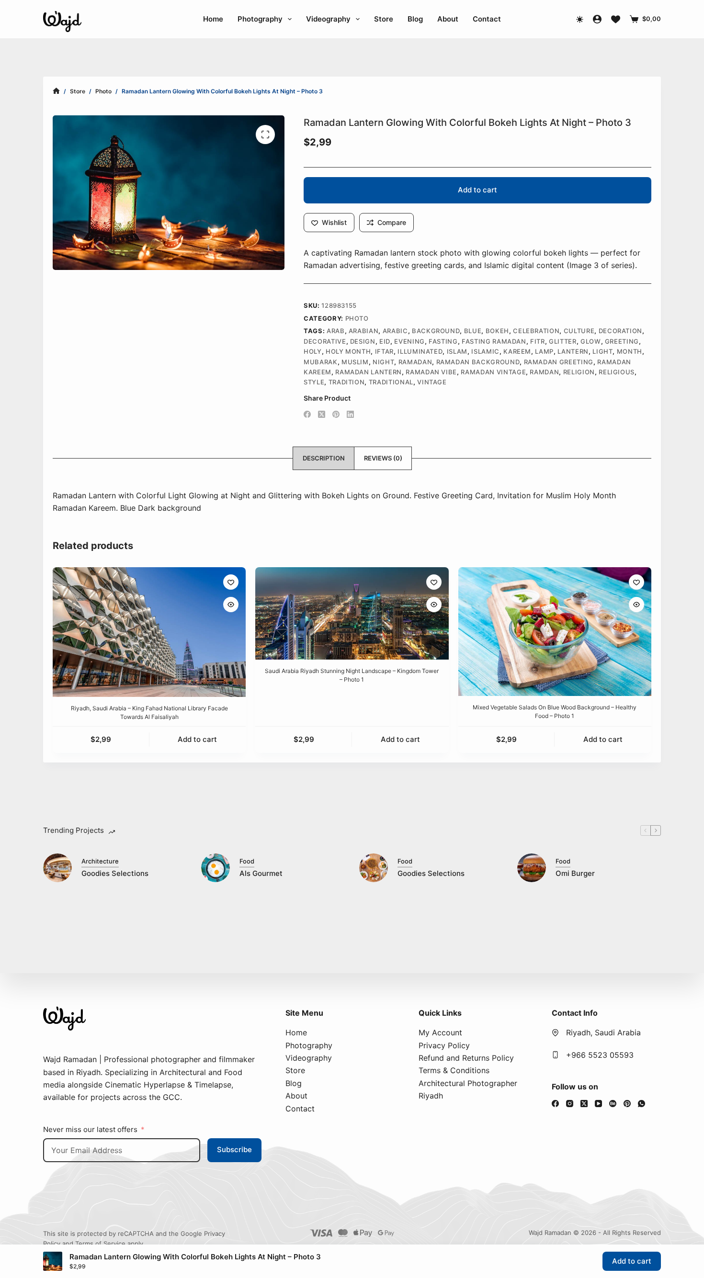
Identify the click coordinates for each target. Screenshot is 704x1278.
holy (313, 351)
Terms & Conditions (454, 1070)
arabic (395, 331)
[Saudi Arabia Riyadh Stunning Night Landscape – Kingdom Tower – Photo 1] (351, 613)
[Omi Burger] (531, 867)
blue (473, 331)
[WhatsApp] (641, 1103)
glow (590, 341)
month (629, 351)
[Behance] (612, 1103)
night (383, 362)
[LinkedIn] (350, 414)
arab (336, 331)
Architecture (100, 861)
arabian (364, 331)
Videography (328, 18)
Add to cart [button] (197, 739)
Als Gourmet (261, 873)
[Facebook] (307, 414)
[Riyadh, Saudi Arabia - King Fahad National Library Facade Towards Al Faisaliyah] (149, 632)
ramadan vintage (493, 372)
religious (617, 372)
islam (457, 351)
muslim (355, 362)
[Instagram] (569, 1103)
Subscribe (234, 1149)
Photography (260, 18)
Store (383, 18)
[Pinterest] (336, 414)
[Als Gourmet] (215, 867)
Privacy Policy (444, 1045)
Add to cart (477, 189)
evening (409, 341)
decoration (621, 331)
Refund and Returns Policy (466, 1058)
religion (579, 372)
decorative (325, 341)
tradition (347, 382)
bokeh (497, 331)
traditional (391, 382)
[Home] (56, 91)
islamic (485, 351)
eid (384, 341)
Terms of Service (100, 1243)
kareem (517, 351)
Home (213, 18)
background (436, 331)
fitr (537, 341)
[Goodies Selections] (57, 867)
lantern (573, 351)
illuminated (420, 351)
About (447, 18)
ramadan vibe (431, 372)
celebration (536, 331)
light (602, 351)
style (314, 382)
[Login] (597, 19)
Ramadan (415, 362)
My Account (440, 1032)
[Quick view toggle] (230, 604)
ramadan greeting (558, 362)
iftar (384, 351)
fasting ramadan (494, 341)
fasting (443, 341)
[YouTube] (598, 1103)
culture (579, 331)
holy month (348, 351)
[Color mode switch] (579, 19)
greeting (622, 341)
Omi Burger (575, 873)
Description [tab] (324, 458)
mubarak (321, 362)
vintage (432, 382)
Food (246, 861)
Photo (357, 318)
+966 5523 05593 (600, 1055)
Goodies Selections (114, 873)
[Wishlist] (615, 19)
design (362, 341)
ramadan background (478, 362)
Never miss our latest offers (90, 1129)
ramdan (544, 372)
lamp (544, 351)
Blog (415, 18)
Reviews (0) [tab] (383, 458)
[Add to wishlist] (230, 582)
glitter (563, 341)
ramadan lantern (368, 372)
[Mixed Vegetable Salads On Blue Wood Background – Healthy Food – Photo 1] (554, 631)
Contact (487, 18)
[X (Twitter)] (321, 414)
